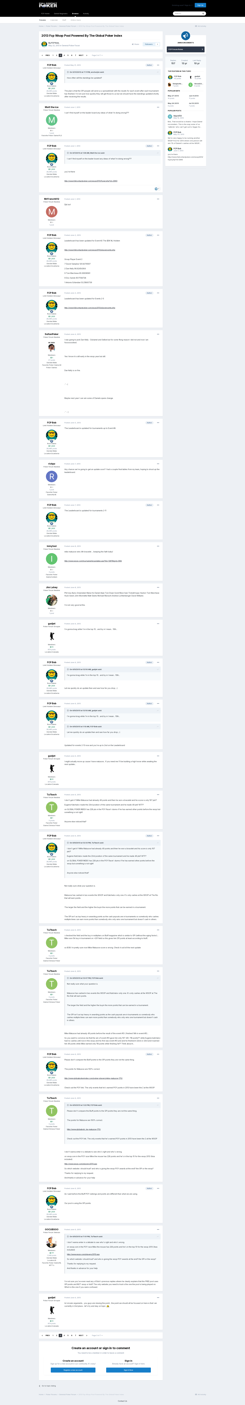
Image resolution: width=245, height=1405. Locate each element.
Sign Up (200, 5)
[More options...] (158, 65)
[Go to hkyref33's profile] (170, 116)
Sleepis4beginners (181, 84)
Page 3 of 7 (97, 55)
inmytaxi (52, 546)
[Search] (203, 13)
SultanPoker (52, 334)
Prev (48, 55)
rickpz (51, 463)
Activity (86, 13)
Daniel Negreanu (61, 13)
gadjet (51, 623)
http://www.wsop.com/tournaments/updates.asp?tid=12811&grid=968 (93, 561)
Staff (64, 20)
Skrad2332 (199, 84)
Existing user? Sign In (181, 5)
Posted (72, 65)
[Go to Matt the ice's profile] (51, 120)
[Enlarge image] (108, 1306)
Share (136, 44)
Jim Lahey (52, 587)
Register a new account (73, 1370)
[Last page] (87, 55)
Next (81, 55)
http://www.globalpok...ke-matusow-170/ (84, 1129)
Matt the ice (51, 107)
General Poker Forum (71, 45)
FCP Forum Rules (175, 49)
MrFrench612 (51, 199)
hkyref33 (178, 116)
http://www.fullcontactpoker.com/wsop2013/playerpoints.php (89, 250)
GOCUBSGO (51, 1229)
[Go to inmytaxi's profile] (51, 559)
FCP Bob (55, 43)
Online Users (76, 20)
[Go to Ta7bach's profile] (51, 807)
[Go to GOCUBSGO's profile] (51, 1242)
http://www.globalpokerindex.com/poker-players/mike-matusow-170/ (93, 1078)
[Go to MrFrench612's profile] (51, 211)
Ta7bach (52, 794)
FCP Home (45, 13)
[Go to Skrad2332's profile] (190, 85)
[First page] (42, 55)
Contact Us (122, 1401)
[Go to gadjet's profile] (51, 636)
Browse (75, 13)
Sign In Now (128, 1370)
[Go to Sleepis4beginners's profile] (169, 85)
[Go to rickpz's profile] (51, 476)
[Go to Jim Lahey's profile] (51, 600)
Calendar (54, 20)
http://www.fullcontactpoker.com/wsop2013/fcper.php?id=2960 (90, 181)
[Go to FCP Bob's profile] (44, 44)
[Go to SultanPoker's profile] (51, 347)
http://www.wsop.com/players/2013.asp (80, 1164)
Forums (42, 20)
